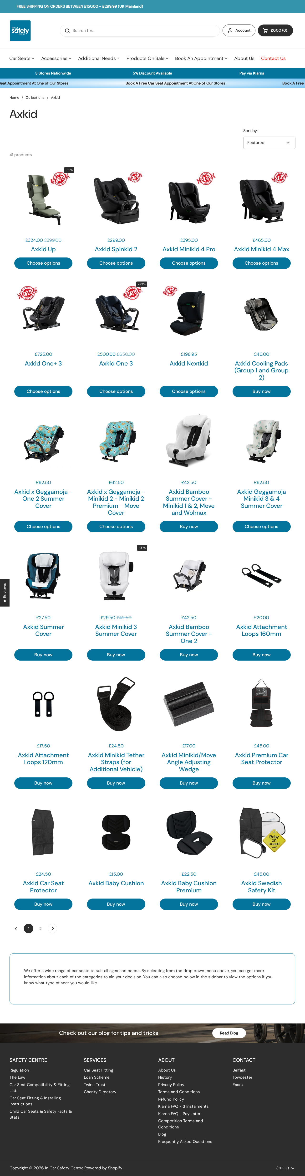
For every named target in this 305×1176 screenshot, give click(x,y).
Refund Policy (171, 1099)
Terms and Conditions (179, 1091)
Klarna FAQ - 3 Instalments (183, 1106)
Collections (35, 97)
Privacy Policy (171, 1084)
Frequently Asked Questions (185, 1141)
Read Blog (229, 1033)
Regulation (19, 1070)
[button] (275, 30)
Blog (162, 1134)
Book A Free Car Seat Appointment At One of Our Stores (168, 83)
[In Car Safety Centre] (20, 30)
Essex (238, 1084)
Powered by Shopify (103, 1168)
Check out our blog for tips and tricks (108, 1033)
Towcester (242, 1077)
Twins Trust (95, 1084)
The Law (17, 1077)
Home (14, 97)
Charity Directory (100, 1091)
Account (242, 30)
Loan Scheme (97, 1077)
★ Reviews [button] (4, 593)
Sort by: (250, 130)
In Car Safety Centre (64, 1168)
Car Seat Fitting (98, 1070)
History (165, 1077)
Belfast (239, 1070)
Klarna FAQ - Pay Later (179, 1113)
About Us (167, 1070)
